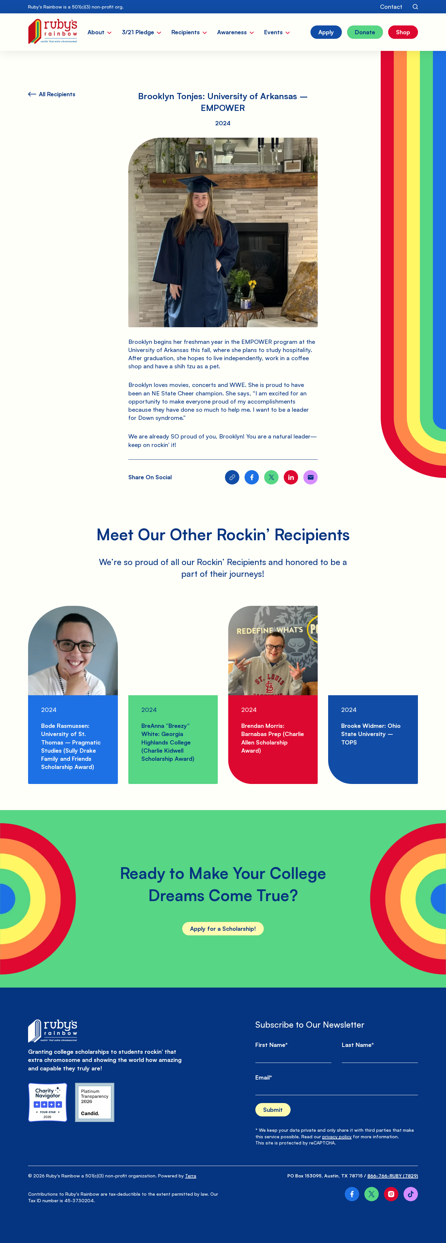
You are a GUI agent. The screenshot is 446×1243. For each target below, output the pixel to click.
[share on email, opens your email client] (310, 477)
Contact (391, 6)
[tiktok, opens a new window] (411, 1194)
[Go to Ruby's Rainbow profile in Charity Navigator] (47, 1102)
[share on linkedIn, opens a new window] (291, 477)
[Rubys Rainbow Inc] (94, 1102)
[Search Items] (415, 6)
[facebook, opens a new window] (352, 1194)
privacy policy (337, 1136)
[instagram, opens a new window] (391, 1194)
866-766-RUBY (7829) (392, 1175)
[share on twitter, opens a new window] (271, 477)
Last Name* (358, 1044)
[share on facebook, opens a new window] (252, 477)
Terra (190, 1175)
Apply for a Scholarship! (223, 928)
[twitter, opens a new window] (371, 1194)
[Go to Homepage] (52, 32)
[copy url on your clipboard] (232, 477)
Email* (263, 1077)
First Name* (271, 1044)
